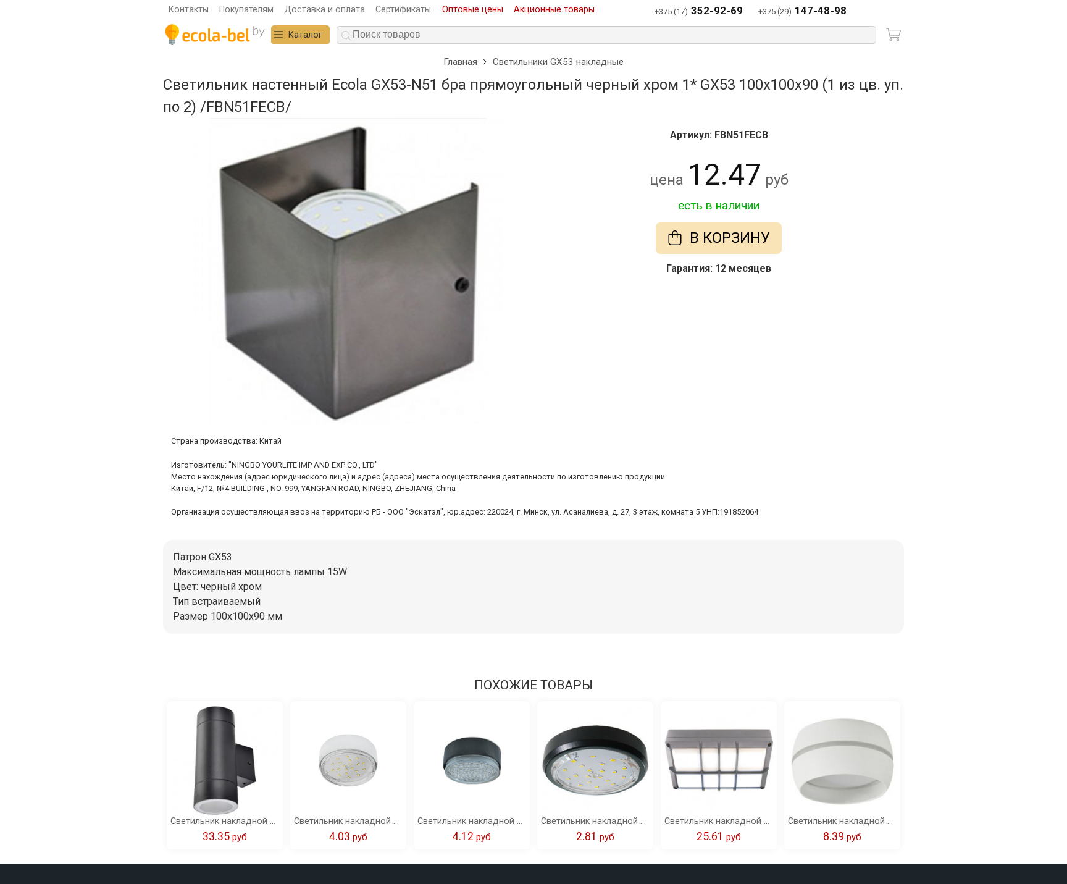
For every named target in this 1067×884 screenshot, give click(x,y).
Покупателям (246, 9)
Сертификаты (403, 9)
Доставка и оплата (324, 9)
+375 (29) (802, 11)
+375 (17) (699, 11)
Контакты (189, 9)
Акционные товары (554, 9)
